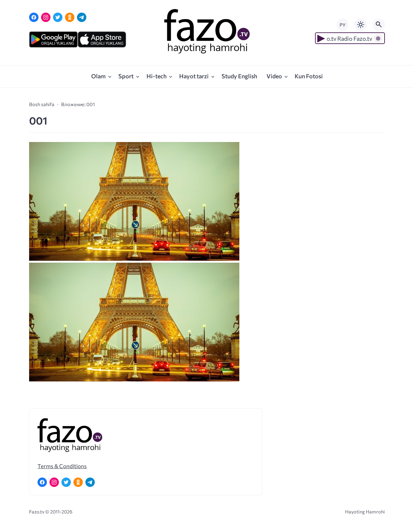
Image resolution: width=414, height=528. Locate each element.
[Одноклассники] (69, 17)
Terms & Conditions (62, 466)
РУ (342, 25)
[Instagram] (45, 17)
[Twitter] (57, 17)
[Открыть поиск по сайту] (379, 24)
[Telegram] (81, 17)
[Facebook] (33, 17)
